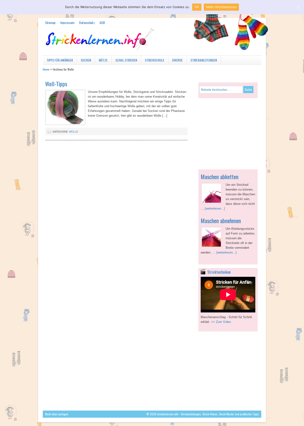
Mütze (101, 60)
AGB (102, 22)
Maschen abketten (219, 176)
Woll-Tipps (56, 83)
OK (197, 7)
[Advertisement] (228, 131)
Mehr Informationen (221, 7)
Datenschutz (87, 22)
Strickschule (152, 60)
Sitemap (50, 22)
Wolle (73, 131)
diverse (175, 60)
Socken (84, 60)
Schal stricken (124, 60)
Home (46, 69)
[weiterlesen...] (215, 208)
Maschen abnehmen (221, 220)
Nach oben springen (56, 414)
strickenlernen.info (152, 44)
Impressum (67, 22)
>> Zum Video (221, 322)
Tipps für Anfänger (58, 60)
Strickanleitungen (202, 60)
